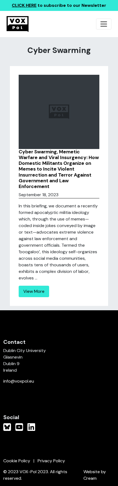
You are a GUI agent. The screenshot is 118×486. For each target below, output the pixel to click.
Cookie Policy (16, 461)
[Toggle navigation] (103, 24)
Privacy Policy (51, 461)
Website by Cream (94, 475)
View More (33, 291)
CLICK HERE (24, 5)
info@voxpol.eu (18, 381)
